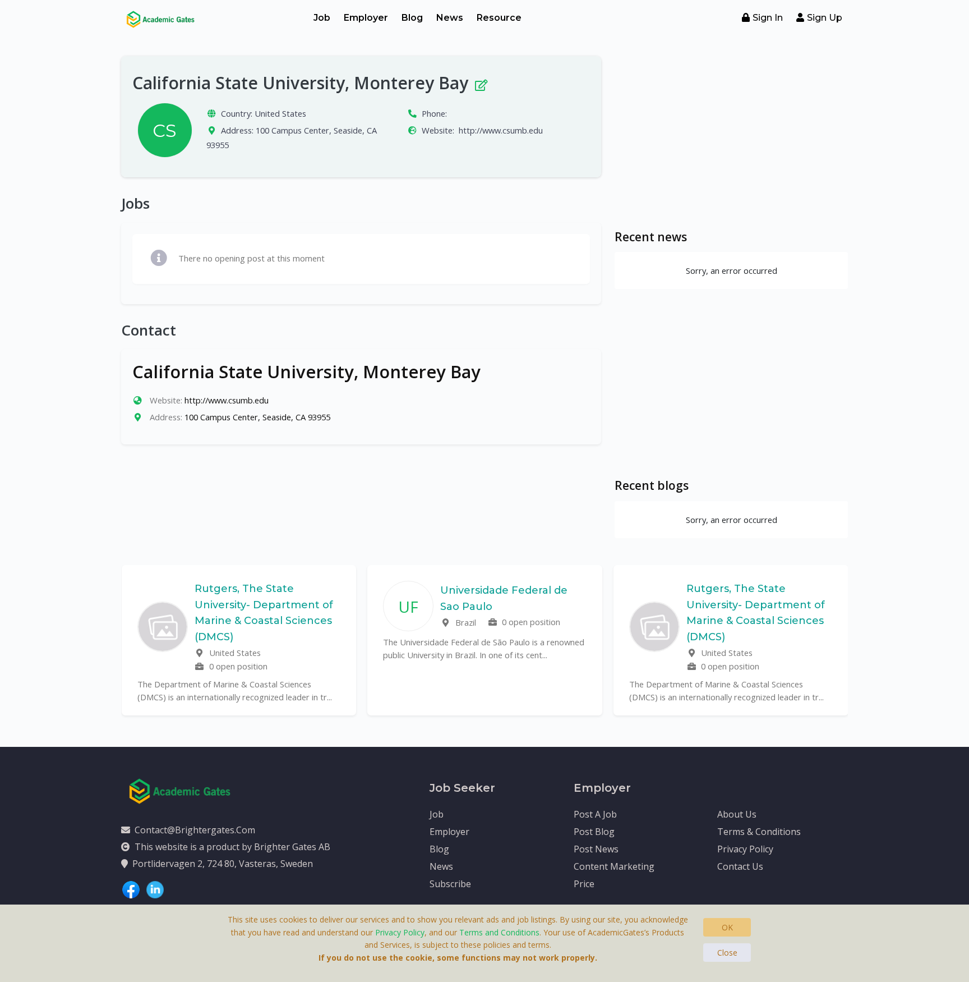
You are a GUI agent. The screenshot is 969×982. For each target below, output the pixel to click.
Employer (366, 17)
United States (280, 113)
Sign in (768, 17)
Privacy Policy (745, 849)
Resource (499, 17)
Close (727, 952)
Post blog (594, 831)
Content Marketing (614, 866)
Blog (412, 17)
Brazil (464, 622)
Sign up (824, 17)
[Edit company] (480, 82)
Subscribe (450, 884)
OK (727, 927)
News (449, 17)
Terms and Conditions (499, 932)
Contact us (740, 866)
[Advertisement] (731, 134)
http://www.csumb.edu (501, 130)
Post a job (595, 814)
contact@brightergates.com (195, 830)
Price (584, 884)
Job (321, 17)
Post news (596, 849)
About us (736, 814)
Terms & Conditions (759, 831)
